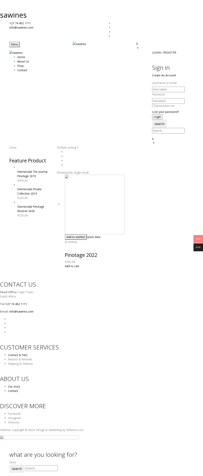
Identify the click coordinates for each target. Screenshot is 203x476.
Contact (13, 391)
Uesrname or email (164, 83)
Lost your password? (165, 112)
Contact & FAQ (17, 355)
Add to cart (72, 266)
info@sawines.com (21, 27)
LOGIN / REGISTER (164, 52)
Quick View (94, 237)
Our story (14, 386)
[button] (165, 46)
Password (158, 94)
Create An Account (164, 75)
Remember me (165, 106)
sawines (13, 15)
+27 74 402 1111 (20, 23)
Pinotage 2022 (81, 254)
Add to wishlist (75, 237)
